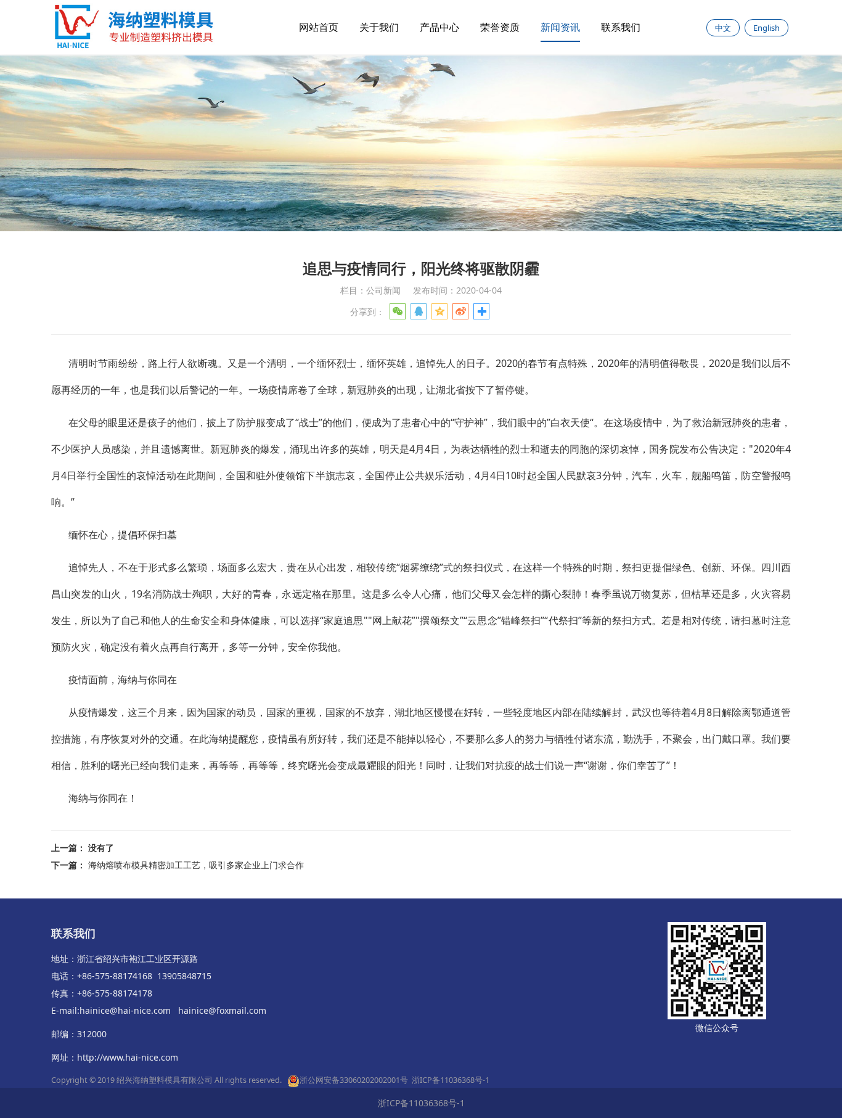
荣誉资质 (500, 27)
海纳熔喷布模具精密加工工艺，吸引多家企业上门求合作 (196, 865)
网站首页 (318, 27)
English (766, 27)
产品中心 (439, 27)
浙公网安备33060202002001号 (354, 1080)
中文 (723, 27)
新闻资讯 (560, 27)
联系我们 (620, 27)
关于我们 (379, 27)
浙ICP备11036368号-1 (450, 1080)
